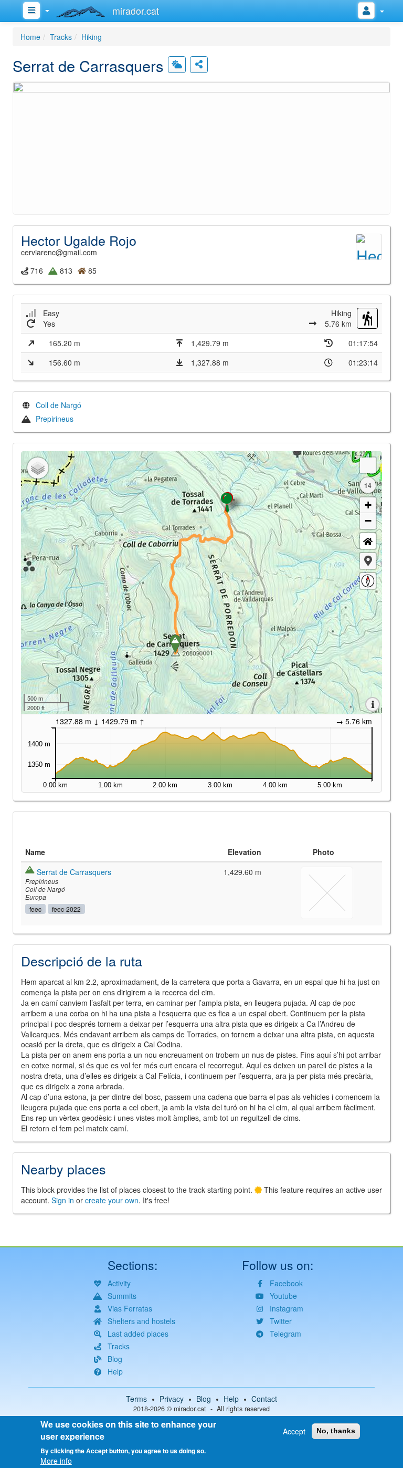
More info (56, 1460)
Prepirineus (54, 418)
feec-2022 (66, 908)
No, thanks (335, 1431)
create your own (112, 1200)
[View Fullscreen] (368, 465)
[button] (201, 146)
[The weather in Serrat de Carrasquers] (177, 64)
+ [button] (368, 505)
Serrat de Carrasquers (74, 872)
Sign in (62, 1200)
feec (35, 908)
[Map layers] (37, 468)
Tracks (61, 37)
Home (30, 37)
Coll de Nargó (58, 405)
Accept (294, 1431)
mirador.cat (190, 1408)
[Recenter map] (368, 541)
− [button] (368, 520)
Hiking (91, 37)
